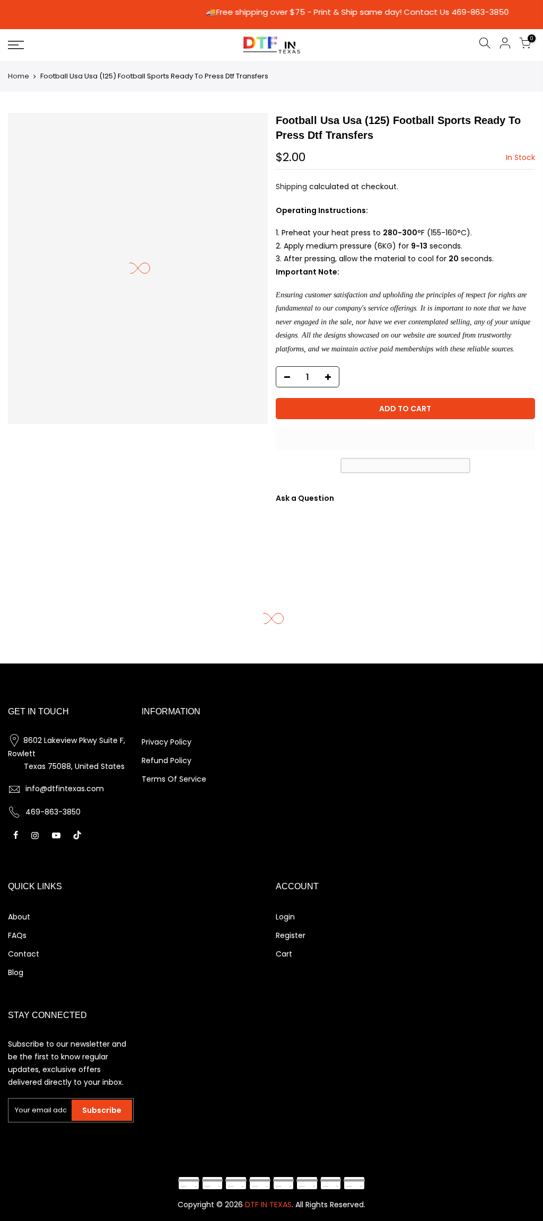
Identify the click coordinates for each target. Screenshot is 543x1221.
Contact (23, 954)
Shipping (291, 186)
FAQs (17, 935)
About (19, 917)
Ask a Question (305, 498)
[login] (505, 44)
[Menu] (93, 45)
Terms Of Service (174, 779)
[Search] (485, 44)
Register (290, 935)
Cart (284, 954)
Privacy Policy (166, 742)
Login (285, 917)
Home (18, 76)
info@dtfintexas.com (64, 788)
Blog (15, 972)
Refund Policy (166, 760)
